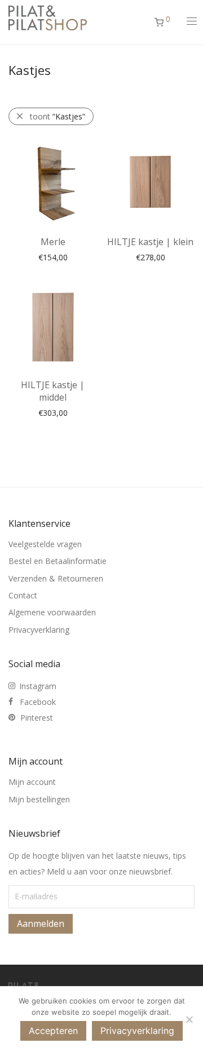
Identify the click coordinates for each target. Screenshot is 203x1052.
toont (57, 116)
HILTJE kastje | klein (150, 242)
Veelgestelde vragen (45, 544)
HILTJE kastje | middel (53, 391)
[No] (189, 1019)
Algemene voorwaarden (52, 612)
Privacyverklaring (38, 629)
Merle (53, 242)
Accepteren (53, 1030)
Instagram (37, 686)
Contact (22, 595)
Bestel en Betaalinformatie (57, 561)
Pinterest (36, 717)
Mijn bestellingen (39, 799)
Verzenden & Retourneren (55, 578)
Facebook (38, 701)
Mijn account (32, 781)
